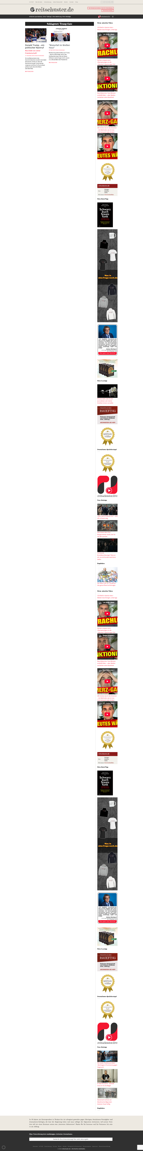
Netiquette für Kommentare (75, 1146)
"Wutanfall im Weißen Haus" (59, 46)
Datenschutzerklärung (104, 1146)
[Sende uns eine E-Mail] (107, 2)
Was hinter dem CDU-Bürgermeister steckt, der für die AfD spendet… (106, 534)
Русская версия (87, 1146)
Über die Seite (38, 2)
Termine (55, 1146)
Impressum (95, 1146)
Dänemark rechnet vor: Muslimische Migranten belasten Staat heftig (104, 1102)
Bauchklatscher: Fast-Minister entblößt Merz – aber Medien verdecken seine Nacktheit (106, 95)
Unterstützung (47, 2)
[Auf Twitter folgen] (104, 2)
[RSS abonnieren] (110, 2)
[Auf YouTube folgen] (112, 2)
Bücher (66, 2)
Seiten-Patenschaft (57, 2)
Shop (76, 2)
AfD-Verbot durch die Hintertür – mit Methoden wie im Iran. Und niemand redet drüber (107, 130)
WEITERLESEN (29, 71)
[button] (113, 17)
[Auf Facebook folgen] (102, 2)
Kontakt (71, 2)
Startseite (35, 1146)
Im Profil (31, 2)
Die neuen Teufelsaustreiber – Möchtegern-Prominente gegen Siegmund (107, 1065)
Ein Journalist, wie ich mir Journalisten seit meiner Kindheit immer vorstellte (105, 401)
